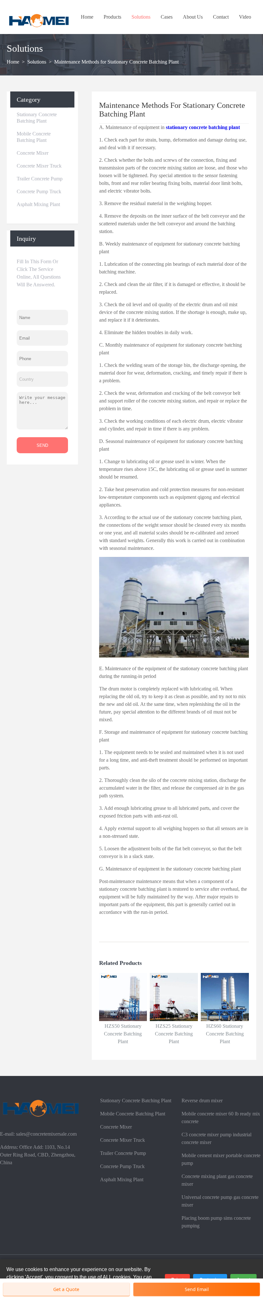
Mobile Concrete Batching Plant (34, 137)
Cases (167, 17)
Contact (221, 17)
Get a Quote (66, 1289)
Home (87, 17)
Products (112, 17)
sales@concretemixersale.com (46, 1134)
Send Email (197, 1289)
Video (245, 17)
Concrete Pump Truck (39, 191)
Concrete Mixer (32, 153)
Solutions (141, 17)
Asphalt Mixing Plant (38, 204)
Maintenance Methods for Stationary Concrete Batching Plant (116, 62)
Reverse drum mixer (202, 1100)
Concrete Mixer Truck (39, 166)
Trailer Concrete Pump (40, 178)
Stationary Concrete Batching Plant (37, 118)
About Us (193, 17)
